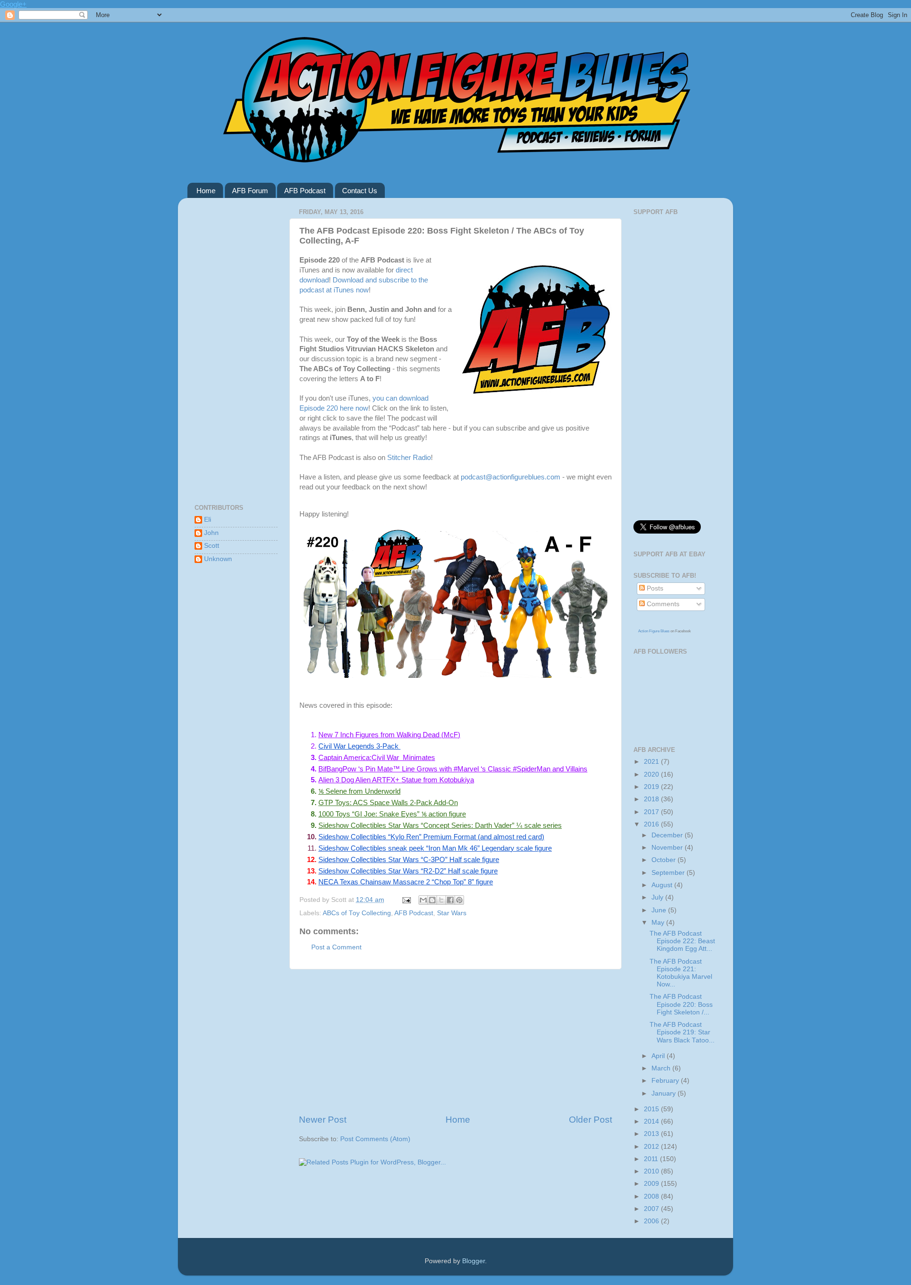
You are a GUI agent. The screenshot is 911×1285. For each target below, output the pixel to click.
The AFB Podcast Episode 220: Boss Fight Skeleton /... (681, 1004)
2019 (652, 786)
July (658, 897)
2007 (652, 1208)
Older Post (590, 1120)
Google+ (13, 4)
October (664, 859)
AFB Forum (250, 191)
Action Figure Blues (653, 631)
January (664, 1093)
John (211, 532)
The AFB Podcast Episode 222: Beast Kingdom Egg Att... (682, 941)
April (659, 1056)
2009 (652, 1183)
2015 (652, 1109)
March (661, 1068)
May (658, 922)
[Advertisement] (455, 1041)
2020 (652, 774)
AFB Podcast (304, 191)
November (668, 847)
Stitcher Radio (409, 457)
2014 (652, 1121)
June (659, 910)
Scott (211, 545)
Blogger (473, 1261)
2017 (652, 812)
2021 (652, 761)
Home (205, 191)
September (669, 872)
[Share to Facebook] (450, 900)
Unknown (218, 559)
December (668, 835)
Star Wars (451, 913)
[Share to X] (441, 900)
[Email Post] (406, 899)
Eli (207, 519)
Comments (662, 604)
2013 (652, 1133)
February (666, 1080)
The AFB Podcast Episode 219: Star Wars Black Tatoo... (682, 1032)
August (662, 885)
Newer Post (322, 1120)
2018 (652, 799)
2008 (652, 1196)
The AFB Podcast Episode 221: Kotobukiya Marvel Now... (681, 973)
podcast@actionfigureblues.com (510, 477)
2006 (652, 1221)
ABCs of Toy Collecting (357, 913)
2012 (652, 1146)
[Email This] (423, 900)
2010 (652, 1171)
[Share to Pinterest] (459, 900)
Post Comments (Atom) (375, 1139)
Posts (654, 588)
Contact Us (359, 191)
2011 (652, 1159)
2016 (652, 824)
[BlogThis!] (432, 900)
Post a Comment (336, 947)
